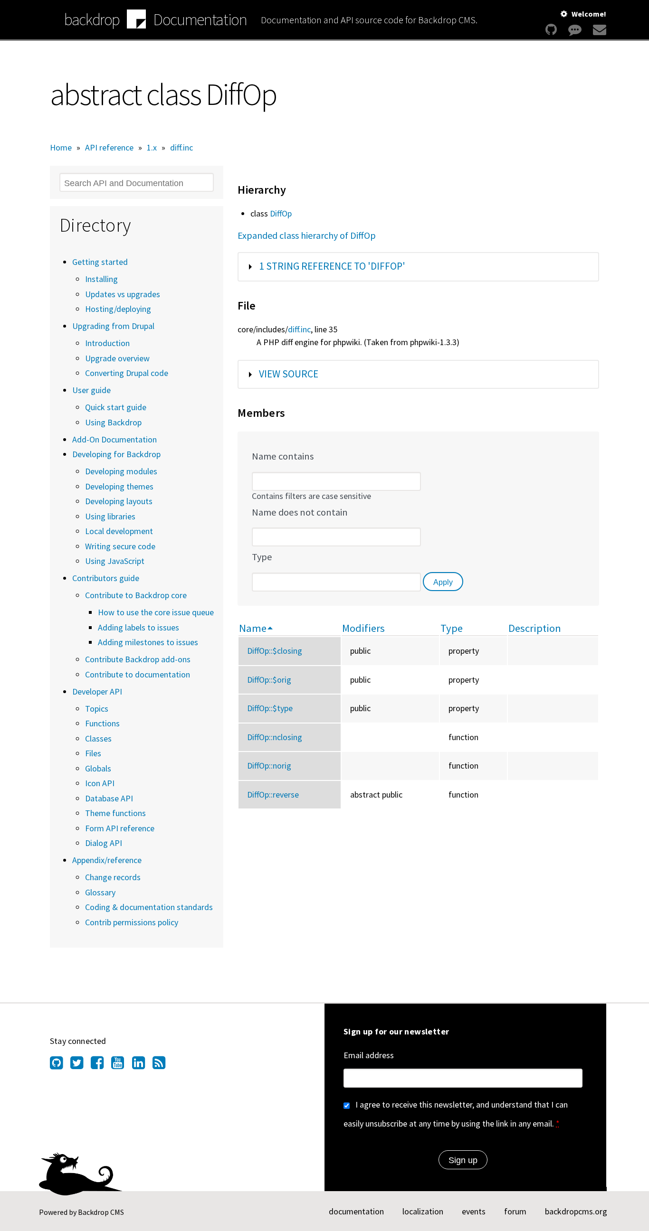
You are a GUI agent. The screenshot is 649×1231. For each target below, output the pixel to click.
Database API (109, 798)
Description (534, 628)
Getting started (100, 261)
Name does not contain (300, 512)
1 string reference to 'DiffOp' (332, 266)
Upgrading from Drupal (113, 325)
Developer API (97, 691)
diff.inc (181, 147)
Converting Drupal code (126, 372)
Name (253, 628)
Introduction (107, 343)
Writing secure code (120, 546)
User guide (91, 390)
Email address (369, 1055)
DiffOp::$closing (274, 650)
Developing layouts (119, 501)
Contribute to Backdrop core (136, 595)
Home (61, 147)
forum (515, 1211)
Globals (98, 768)
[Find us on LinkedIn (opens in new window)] (142, 1065)
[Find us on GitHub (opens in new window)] (60, 1065)
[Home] (136, 20)
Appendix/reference (107, 860)
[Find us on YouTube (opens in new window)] (121, 1065)
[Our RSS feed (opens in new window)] (163, 1065)
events (474, 1211)
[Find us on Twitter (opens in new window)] (80, 1065)
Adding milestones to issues (148, 642)
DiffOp (281, 213)
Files (93, 753)
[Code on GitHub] (551, 29)
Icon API (100, 783)
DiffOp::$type (270, 708)
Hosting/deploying (118, 308)
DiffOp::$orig (269, 679)
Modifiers (363, 628)
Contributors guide (105, 578)
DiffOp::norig (269, 765)
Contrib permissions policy (131, 922)
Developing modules (121, 471)
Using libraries (110, 516)
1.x (152, 147)
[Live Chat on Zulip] (575, 29)
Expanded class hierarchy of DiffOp (307, 235)
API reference (109, 147)
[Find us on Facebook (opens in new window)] (101, 1065)
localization (422, 1211)
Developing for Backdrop (116, 454)
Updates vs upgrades (122, 294)
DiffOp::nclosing (274, 737)
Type (262, 557)
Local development (119, 531)
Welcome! (589, 14)
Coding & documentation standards (149, 907)
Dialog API (103, 842)
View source (288, 373)
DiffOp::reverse (273, 794)
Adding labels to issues (138, 627)
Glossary (100, 892)
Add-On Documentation (114, 439)
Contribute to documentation (137, 674)
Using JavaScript (114, 560)
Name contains (283, 456)
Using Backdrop (113, 422)
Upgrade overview (117, 358)
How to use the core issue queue (156, 612)
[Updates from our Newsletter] (598, 29)
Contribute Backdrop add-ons (138, 659)
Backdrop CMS (101, 1212)
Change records (113, 877)
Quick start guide (115, 407)
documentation (356, 1211)
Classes (98, 738)
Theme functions (115, 813)
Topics (96, 708)
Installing (101, 278)
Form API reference (119, 828)
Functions (102, 723)
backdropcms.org (576, 1211)
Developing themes (119, 486)
